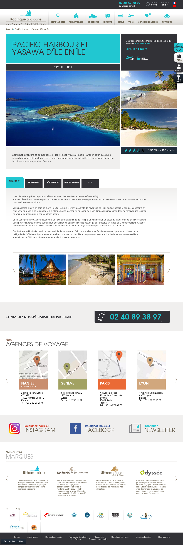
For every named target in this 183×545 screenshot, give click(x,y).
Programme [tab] (33, 182)
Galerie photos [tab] (72, 182)
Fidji (69, 67)
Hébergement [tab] (53, 182)
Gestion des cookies (13, 541)
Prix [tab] (90, 182)
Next (168, 269)
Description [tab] (14, 181)
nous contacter (142, 43)
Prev (14, 269)
